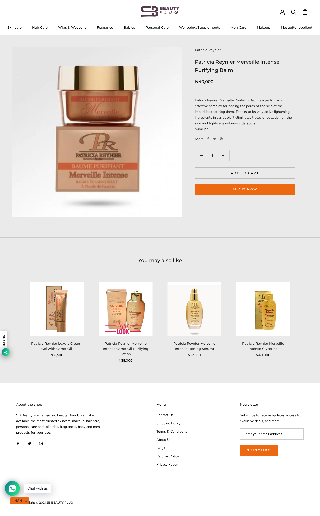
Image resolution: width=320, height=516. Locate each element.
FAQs (160, 448)
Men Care (238, 27)
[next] (304, 317)
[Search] (293, 11)
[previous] (15, 317)
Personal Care (157, 27)
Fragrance (105, 27)
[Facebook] (208, 138)
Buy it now (245, 189)
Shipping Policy (168, 423)
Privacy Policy (167, 464)
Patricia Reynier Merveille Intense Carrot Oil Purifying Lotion (125, 348)
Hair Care (40, 27)
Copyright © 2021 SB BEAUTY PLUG (46, 502)
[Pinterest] (221, 138)
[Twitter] (214, 138)
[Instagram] (41, 443)
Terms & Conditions (171, 431)
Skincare (15, 27)
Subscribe (258, 450)
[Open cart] (305, 12)
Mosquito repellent (296, 27)
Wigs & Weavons (72, 27)
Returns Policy (167, 456)
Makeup (263, 27)
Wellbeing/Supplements (199, 27)
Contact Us (165, 415)
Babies (129, 27)
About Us (164, 439)
